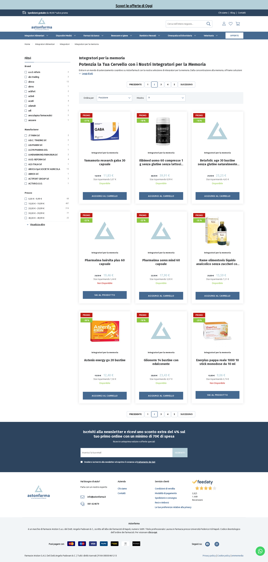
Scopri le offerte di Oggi (134, 5)
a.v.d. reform (48, 72)
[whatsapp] (260, 551)
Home (27, 44)
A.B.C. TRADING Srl (48, 140)
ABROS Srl (48, 174)
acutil (48, 101)
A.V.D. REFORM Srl (48, 159)
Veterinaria (209, 35)
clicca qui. (152, 532)
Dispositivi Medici (64, 35)
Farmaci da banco (91, 35)
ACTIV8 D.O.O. (48, 183)
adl (48, 110)
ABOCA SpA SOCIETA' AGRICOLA (48, 169)
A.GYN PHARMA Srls (48, 150)
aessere (48, 120)
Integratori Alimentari (34, 35)
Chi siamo (223, 12)
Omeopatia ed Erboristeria (180, 35)
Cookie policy (223, 555)
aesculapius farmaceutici (48, 115)
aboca (48, 82)
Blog (232, 12)
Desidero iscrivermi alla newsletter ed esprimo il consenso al (119, 462)
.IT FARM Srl (48, 135)
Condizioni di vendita (165, 488)
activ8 (48, 96)
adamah (48, 106)
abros (48, 86)
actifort (48, 91)
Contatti (242, 12)
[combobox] (189, 23)
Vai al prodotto (104, 295)
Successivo (187, 84)
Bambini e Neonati (148, 35)
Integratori (65, 44)
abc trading (48, 77)
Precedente (135, 84)
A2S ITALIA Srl (48, 164)
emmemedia (237, 555)
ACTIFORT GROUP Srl (48, 179)
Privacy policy (209, 555)
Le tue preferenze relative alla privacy (173, 507)
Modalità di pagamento (166, 493)
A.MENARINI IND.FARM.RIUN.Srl (48, 154)
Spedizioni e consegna (166, 498)
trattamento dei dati (146, 462)
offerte (234, 35)
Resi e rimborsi (162, 502)
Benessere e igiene (119, 35)
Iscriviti (180, 453)
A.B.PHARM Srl (48, 145)
